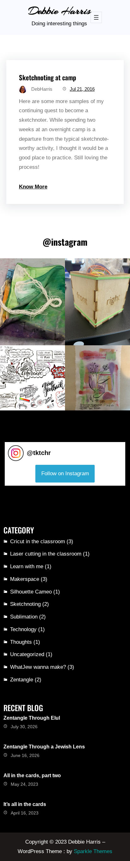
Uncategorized (27, 654)
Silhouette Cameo (31, 592)
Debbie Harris (59, 11)
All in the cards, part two (32, 775)
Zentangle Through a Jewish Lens (44, 746)
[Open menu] (96, 17)
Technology (23, 629)
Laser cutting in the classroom (45, 554)
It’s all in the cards (24, 804)
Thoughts (21, 642)
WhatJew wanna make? (38, 667)
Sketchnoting (25, 604)
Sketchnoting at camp (47, 77)
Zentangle (21, 680)
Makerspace (24, 579)
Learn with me (26, 566)
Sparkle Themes (93, 851)
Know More (33, 187)
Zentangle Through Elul (31, 718)
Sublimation (24, 617)
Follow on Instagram (65, 473)
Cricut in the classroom (37, 541)
